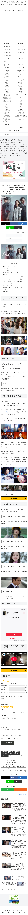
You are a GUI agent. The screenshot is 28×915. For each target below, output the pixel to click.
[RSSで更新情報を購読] (20, 789)
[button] (26, 135)
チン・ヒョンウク (21, 766)
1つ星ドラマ (5, 751)
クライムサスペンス (7, 762)
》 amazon (14, 498)
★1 (3, 758)
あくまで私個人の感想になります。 (13, 738)
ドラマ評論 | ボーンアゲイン (11, 272)
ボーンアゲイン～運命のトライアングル (11, 770)
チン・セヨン (13, 766)
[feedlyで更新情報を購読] (7, 789)
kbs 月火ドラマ (20, 755)
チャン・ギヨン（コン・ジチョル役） (14, 276)
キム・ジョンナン (14, 760)
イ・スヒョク (9, 758)
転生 (19, 753)
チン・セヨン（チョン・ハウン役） (14, 279)
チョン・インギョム (7, 764)
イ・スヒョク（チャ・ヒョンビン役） (14, 281)
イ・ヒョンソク (17, 758)
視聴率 (7, 270)
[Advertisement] (14, 28)
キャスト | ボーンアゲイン (10, 274)
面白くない (5, 755)
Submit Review (7, 742)
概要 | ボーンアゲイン (9, 268)
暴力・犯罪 (13, 753)
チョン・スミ (16, 764)
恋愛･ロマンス (6, 753)
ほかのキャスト (9, 283)
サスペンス (12, 751)
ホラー (18, 751)
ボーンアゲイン (6, 768)
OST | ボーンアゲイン (9, 285)
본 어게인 (23, 770)
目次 (12, 263)
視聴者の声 (6, 291)
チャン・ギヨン (16, 762)
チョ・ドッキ (5, 766)
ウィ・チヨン (5, 760)
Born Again (12, 755)
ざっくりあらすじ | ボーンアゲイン (12, 266)
